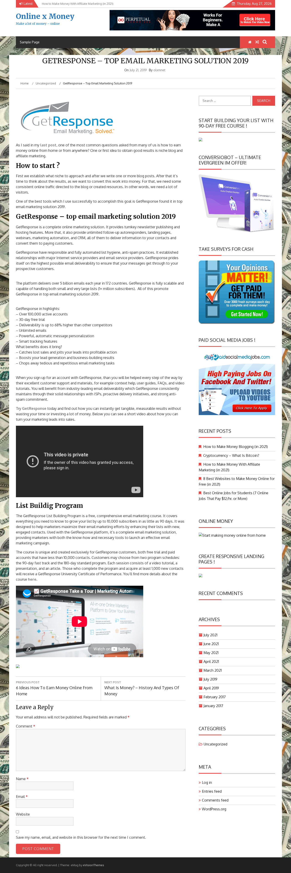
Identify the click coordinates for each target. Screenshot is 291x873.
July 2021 (210, 635)
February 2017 (214, 697)
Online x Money (45, 16)
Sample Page (30, 42)
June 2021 (211, 644)
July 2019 (210, 679)
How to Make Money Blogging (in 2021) (235, 446)
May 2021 (210, 652)
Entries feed (212, 791)
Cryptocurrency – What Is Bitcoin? (231, 455)
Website (23, 814)
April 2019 (211, 688)
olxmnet (159, 70)
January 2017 (213, 705)
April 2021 (211, 661)
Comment (25, 726)
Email (22, 796)
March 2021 (212, 670)
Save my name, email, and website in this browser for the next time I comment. (81, 837)
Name (22, 779)
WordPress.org (214, 809)
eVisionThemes (93, 865)
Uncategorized (215, 744)
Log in (207, 782)
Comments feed (215, 800)
